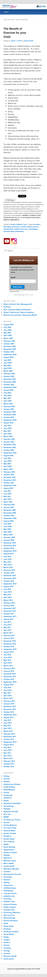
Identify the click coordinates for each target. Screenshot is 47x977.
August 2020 (8, 521)
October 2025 (9, 352)
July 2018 (7, 589)
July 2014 (7, 720)
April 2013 (8, 755)
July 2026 (7, 327)
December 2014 (10, 706)
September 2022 (10, 452)
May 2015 (7, 693)
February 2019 (9, 570)
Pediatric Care (21, 224)
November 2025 (10, 349)
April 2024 (8, 401)
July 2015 (7, 687)
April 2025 (8, 368)
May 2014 (7, 725)
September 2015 (10, 682)
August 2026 (8, 324)
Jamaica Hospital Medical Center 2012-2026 (23, 969)
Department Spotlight (12, 803)
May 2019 (7, 562)
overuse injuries (10, 893)
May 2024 (7, 398)
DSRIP (6, 817)
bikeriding (7, 226)
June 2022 (8, 461)
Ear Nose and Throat (12, 819)
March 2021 (8, 502)
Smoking (7, 929)
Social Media (9, 934)
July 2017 (7, 622)
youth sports (9, 958)
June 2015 (8, 690)
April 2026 (8, 335)
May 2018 (7, 594)
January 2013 (9, 763)
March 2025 (8, 371)
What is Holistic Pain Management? (18, 304)
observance (8, 885)
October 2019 (9, 548)
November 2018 (10, 578)
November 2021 (10, 480)
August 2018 (8, 586)
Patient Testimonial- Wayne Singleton (19, 312)
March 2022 (8, 469)
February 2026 (9, 341)
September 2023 (10, 420)
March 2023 (8, 436)
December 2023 (10, 412)
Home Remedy (9, 847)
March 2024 (8, 403)
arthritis (7, 778)
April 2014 (8, 728)
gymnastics (16, 226)
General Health (9, 830)
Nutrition (7, 879)
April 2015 (8, 695)
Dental (6, 800)
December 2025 (10, 346)
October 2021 (9, 482)
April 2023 (8, 433)
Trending (7, 948)
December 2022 (10, 444)
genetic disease (10, 833)
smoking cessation (11, 931)
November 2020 (10, 513)
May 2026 (7, 332)
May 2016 (7, 660)
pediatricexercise (20, 229)
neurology (8, 877)
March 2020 (8, 534)
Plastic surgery (10, 907)
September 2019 (10, 551)
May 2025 (7, 365)
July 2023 (7, 425)
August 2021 (8, 488)
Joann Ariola (28, 41)
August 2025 (8, 357)
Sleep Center (9, 926)
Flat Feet (7, 307)
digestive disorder (11, 811)
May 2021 (7, 496)
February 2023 (9, 439)
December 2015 (10, 673)
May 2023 (7, 431)
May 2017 (7, 627)
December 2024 (10, 379)
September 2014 (10, 714)
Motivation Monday (11, 868)
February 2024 (9, 406)
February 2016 (9, 668)
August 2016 (8, 652)
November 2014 (10, 709)
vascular (7, 953)
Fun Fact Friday (10, 828)
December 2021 (10, 477)
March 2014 (8, 731)
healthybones (9, 229)
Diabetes (7, 808)
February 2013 (9, 761)
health (23, 226)
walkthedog (19, 231)
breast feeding (9, 787)
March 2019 (8, 567)
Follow (11, 200)
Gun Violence (9, 841)
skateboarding (9, 231)
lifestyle (7, 855)
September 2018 (10, 583)
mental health (9, 866)
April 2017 (8, 630)
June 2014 (8, 723)
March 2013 (8, 758)
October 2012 (9, 766)
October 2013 (9, 739)
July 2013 (7, 747)
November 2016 (10, 644)
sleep (6, 923)
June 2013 (8, 750)
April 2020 (8, 532)
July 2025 (7, 360)
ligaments (7, 858)
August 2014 (8, 717)
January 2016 (9, 671)
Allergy (6, 776)
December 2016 (10, 641)
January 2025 (9, 376)
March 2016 (8, 665)
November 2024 (10, 382)
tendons (7, 942)
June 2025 (8, 362)
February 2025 (9, 373)
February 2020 (9, 537)
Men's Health (9, 863)
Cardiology (8, 795)
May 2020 (7, 529)
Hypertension (9, 849)
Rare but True (9, 915)
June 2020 (8, 526)
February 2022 (9, 472)
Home (6, 12)
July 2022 (7, 458)
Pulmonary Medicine (12, 912)
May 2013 (7, 753)
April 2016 (8, 662)
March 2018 (8, 600)
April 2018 (8, 597)
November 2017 (10, 611)
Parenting (7, 898)
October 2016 (9, 646)
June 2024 (8, 395)
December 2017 (10, 608)
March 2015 (8, 698)
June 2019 (8, 559)
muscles (7, 871)
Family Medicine (10, 825)
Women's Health (10, 956)
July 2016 (7, 654)
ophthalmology (10, 888)
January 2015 (9, 703)
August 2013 (8, 744)
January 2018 (9, 605)
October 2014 (9, 712)
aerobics (37, 224)
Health (13, 224)
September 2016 (10, 649)
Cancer (6, 792)
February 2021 (9, 504)
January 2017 (9, 638)
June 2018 (8, 592)
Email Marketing (19, 294)
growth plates (9, 839)
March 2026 (8, 338)
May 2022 (7, 463)
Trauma (7, 945)
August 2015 (8, 684)
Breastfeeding (9, 789)
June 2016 (8, 657)
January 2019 (9, 572)
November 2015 (10, 676)
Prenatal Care (9, 909)
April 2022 (8, 466)
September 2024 (10, 387)
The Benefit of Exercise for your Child (15, 33)
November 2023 (10, 414)
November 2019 (10, 545)
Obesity (7, 882)
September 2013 (10, 742)
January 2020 (9, 540)
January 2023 (9, 442)
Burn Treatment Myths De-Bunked (17, 309)
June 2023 (8, 428)
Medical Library (10, 860)
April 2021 (8, 499)
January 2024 (9, 409)
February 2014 (9, 734)
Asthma (7, 781)
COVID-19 (7, 798)
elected (6, 822)
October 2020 (9, 515)
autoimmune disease (12, 784)
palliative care (9, 896)
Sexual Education (11, 920)
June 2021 (8, 493)
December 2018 (10, 575)
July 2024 (7, 392)
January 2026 (9, 343)
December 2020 (10, 510)
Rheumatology (9, 918)
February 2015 (9, 701)
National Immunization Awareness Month (20, 315)
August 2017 (8, 619)
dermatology (9, 806)
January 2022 (9, 474)
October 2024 (9, 384)
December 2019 (10, 543)
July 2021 (7, 491)
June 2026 (8, 330)
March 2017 (8, 633)
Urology (7, 950)
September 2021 (10, 485)
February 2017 (9, 635)
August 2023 (8, 422)
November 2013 (10, 736)
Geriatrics (7, 836)
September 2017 (10, 616)
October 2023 (9, 417)
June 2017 (8, 624)
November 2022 (10, 447)
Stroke (6, 937)
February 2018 (9, 603)
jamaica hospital (10, 852)
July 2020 (7, 523)
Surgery (7, 939)
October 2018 (9, 581)
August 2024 (8, 390)
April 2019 (8, 564)
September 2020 (10, 518)
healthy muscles (33, 226)
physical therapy (10, 904)
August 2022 (8, 455)
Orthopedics (8, 890)
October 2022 (9, 450)
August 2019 (8, 553)
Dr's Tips (7, 814)
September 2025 (10, 354)
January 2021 (9, 507)
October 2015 (9, 679)
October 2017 (9, 613)
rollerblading (32, 229)
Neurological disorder (12, 874)
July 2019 (7, 556)
